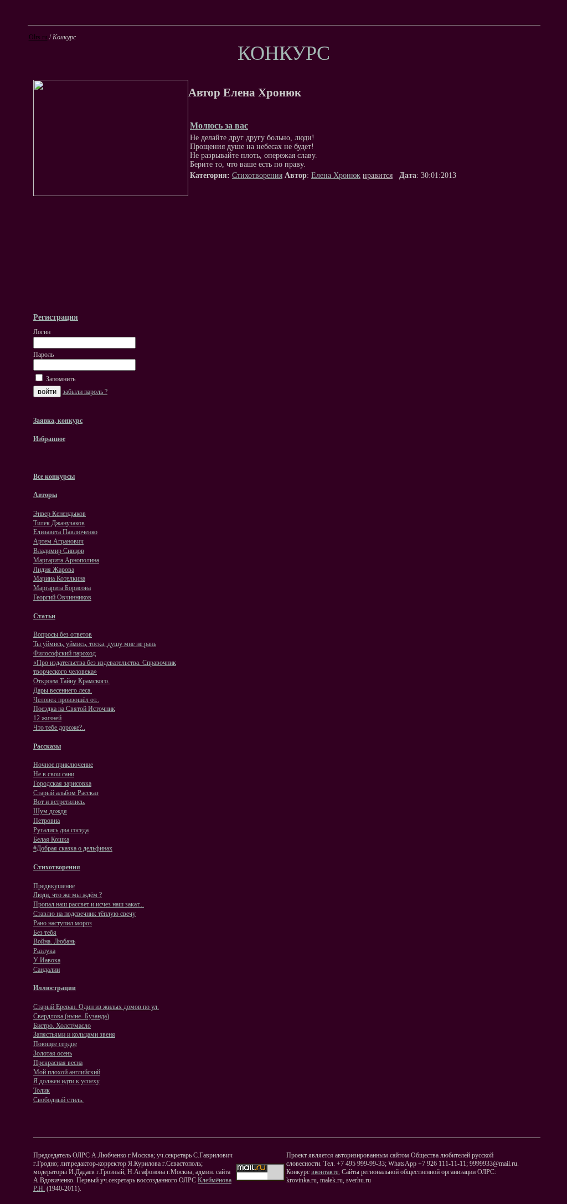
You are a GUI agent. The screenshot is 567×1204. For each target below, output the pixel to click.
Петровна (46, 820)
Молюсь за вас (219, 125)
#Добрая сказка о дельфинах (72, 848)
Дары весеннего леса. (62, 690)
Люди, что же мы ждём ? (67, 895)
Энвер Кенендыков (59, 514)
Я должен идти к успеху (66, 1081)
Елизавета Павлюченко (65, 532)
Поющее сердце (55, 1044)
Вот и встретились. (59, 802)
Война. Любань (54, 941)
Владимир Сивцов (58, 551)
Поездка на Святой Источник (74, 709)
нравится (378, 175)
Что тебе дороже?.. (59, 727)
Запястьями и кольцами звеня (74, 1034)
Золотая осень (52, 1053)
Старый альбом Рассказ (66, 793)
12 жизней (47, 718)
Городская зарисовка (62, 783)
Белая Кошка (51, 839)
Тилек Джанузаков (59, 523)
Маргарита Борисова (62, 588)
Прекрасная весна (58, 1063)
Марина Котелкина (59, 578)
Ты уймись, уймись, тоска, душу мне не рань (94, 644)
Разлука (44, 951)
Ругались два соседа (61, 830)
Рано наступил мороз (62, 923)
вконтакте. (325, 1172)
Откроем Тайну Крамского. (71, 681)
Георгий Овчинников (62, 597)
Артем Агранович (58, 541)
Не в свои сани (53, 774)
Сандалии (46, 970)
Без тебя (44, 932)
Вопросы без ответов (62, 634)
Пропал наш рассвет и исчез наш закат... (88, 904)
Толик (41, 1090)
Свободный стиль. (58, 1100)
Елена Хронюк (335, 175)
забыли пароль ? (85, 392)
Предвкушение (54, 886)
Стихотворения (257, 175)
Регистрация (55, 316)
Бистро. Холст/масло (62, 1025)
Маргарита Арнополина (66, 560)
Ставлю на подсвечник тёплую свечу (84, 914)
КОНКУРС (284, 53)
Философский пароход (64, 653)
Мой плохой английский (66, 1072)
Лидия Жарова (53, 569)
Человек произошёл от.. (66, 700)
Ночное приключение (63, 764)
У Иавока (46, 960)
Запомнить (59, 379)
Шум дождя (50, 811)
